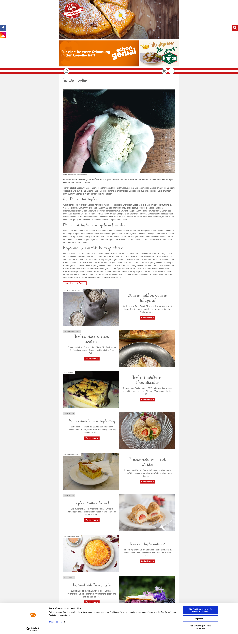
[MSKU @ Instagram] (3, 35)
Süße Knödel (69, 413)
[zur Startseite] (72, 10)
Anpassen (199, 619)
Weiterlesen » (147, 318)
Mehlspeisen (69, 372)
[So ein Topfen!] (119, 131)
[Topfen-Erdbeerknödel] (147, 512)
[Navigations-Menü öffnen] (172, 71)
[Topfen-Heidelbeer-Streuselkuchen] (91, 389)
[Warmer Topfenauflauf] (91, 553)
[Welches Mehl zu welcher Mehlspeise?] (91, 307)
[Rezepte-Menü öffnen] (164, 71)
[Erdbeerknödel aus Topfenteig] (147, 430)
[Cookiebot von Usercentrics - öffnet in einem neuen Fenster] (33, 629)
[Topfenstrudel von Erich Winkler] (91, 471)
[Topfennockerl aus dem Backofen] (147, 348)
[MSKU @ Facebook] (3, 28)
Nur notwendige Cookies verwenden (200, 627)
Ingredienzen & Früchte (75, 283)
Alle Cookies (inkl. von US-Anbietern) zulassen (200, 610)
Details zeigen (55, 622)
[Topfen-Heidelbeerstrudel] (147, 594)
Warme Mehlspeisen (72, 331)
